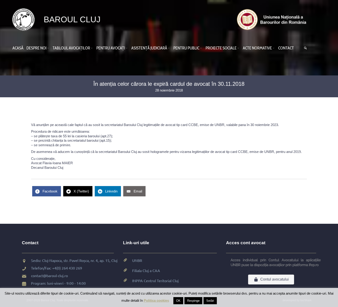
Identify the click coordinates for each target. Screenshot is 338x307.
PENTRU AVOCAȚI (110, 48)
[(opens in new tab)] (272, 19)
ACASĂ (17, 48)
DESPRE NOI (36, 48)
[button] (48, 48)
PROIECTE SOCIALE (221, 48)
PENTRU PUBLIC (186, 48)
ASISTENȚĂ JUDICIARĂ (149, 48)
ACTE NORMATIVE (257, 48)
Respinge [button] (193, 300)
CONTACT (286, 48)
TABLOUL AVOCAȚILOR (71, 48)
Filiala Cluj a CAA (146, 270)
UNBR (137, 260)
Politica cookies (156, 300)
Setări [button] (210, 300)
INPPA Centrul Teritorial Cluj (155, 280)
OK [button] (178, 300)
